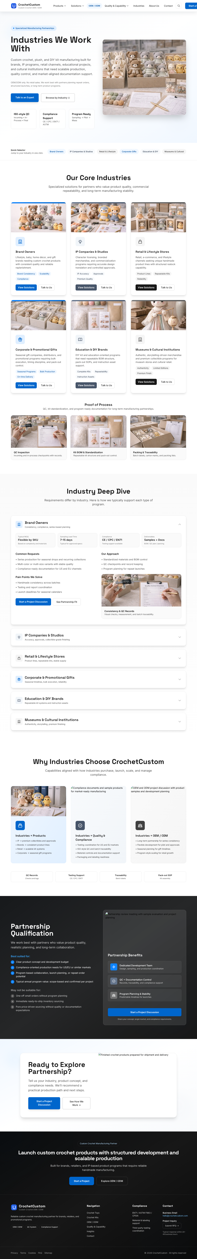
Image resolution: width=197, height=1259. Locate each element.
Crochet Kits (92, 1217)
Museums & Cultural (174, 151)
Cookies (32, 1253)
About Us (154, 5)
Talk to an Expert (24, 97)
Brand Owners (56, 151)
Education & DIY (150, 151)
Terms (23, 1253)
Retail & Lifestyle (107, 151)
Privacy (14, 1253)
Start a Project (81, 1181)
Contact (168, 5)
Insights (90, 1231)
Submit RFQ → (172, 1225)
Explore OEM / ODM (112, 1181)
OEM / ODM (94, 5)
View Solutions (26, 287)
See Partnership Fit (66, 601)
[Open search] (179, 6)
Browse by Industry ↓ (58, 97)
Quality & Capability (96, 1226)
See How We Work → (76, 1103)
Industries (138, 5)
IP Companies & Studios (81, 151)
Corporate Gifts (129, 151)
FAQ (40, 1253)
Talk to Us (46, 287)
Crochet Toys (93, 1213)
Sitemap (48, 1253)
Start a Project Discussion (33, 601)
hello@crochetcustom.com (175, 1215)
